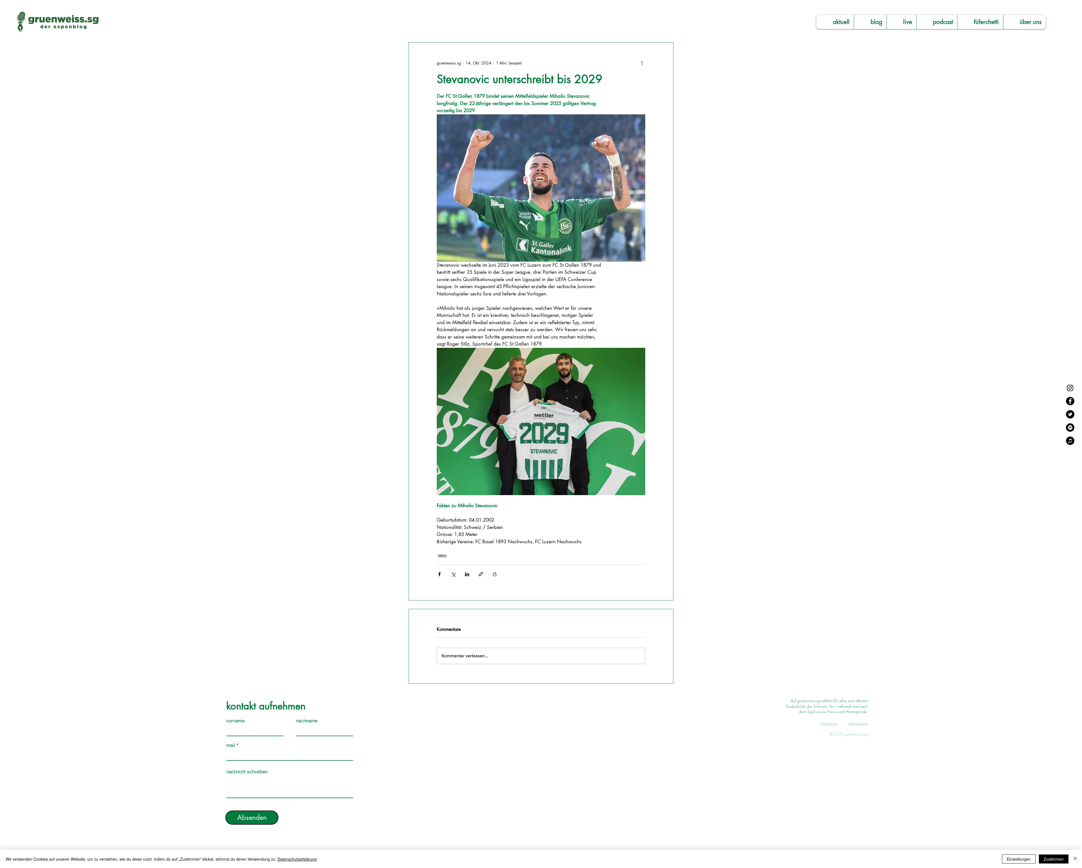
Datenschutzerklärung (297, 859)
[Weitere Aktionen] (641, 62)
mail (230, 745)
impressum (829, 723)
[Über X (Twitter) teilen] (453, 574)
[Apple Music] (1070, 441)
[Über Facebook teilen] (439, 574)
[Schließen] (1075, 858)
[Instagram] (1070, 388)
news (442, 555)
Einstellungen (1019, 859)
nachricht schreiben (247, 771)
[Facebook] (1070, 401)
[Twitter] (1070, 414)
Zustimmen (1054, 859)
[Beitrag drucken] (494, 574)
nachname (307, 720)
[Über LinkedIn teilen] (467, 574)
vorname (235, 720)
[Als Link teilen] (481, 574)
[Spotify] (1070, 427)
